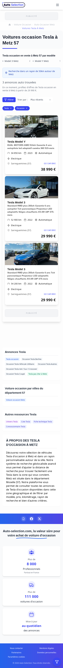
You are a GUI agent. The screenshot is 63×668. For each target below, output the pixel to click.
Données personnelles (46, 652)
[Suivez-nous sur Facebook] (31, 519)
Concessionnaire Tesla (15, 426)
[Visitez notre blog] (23, 519)
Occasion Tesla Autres (47, 364)
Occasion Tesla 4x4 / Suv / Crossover (21, 369)
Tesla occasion (12, 359)
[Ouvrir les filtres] (57, 662)
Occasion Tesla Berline (31, 359)
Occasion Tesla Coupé (15, 374)
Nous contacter (16, 648)
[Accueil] (9, 24)
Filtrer (11, 99)
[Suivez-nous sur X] (39, 519)
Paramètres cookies (16, 657)
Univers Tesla (12, 421)
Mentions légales (46, 648)
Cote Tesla (25, 421)
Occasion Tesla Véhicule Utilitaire (20, 364)
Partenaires (16, 652)
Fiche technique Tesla (43, 421)
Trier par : (22, 99)
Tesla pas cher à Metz (37, 374)
